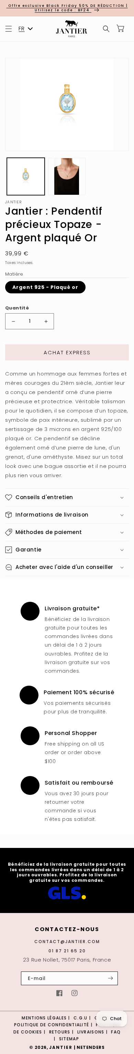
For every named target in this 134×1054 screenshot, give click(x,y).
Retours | (62, 1032)
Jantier (60, 1047)
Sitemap (69, 1039)
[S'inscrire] (110, 978)
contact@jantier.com (67, 941)
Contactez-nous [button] (67, 929)
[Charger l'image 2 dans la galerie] (67, 176)
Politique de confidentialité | (54, 1025)
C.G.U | (83, 1018)
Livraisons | (93, 1032)
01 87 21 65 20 (67, 951)
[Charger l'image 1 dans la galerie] (26, 176)
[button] (8, 28)
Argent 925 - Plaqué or (45, 287)
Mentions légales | (46, 1018)
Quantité (17, 308)
